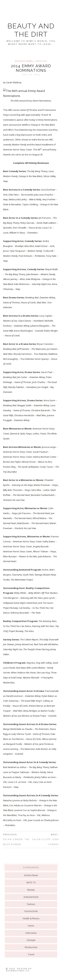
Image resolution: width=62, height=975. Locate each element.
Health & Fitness (31, 918)
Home (31, 925)
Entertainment (31, 896)
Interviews (31, 932)
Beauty (31, 889)
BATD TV (31, 882)
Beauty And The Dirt (31, 30)
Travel (31, 954)
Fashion (31, 904)
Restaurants (31, 947)
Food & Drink (31, 911)
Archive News (24, 61)
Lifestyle (41, 61)
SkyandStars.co (17, 970)
